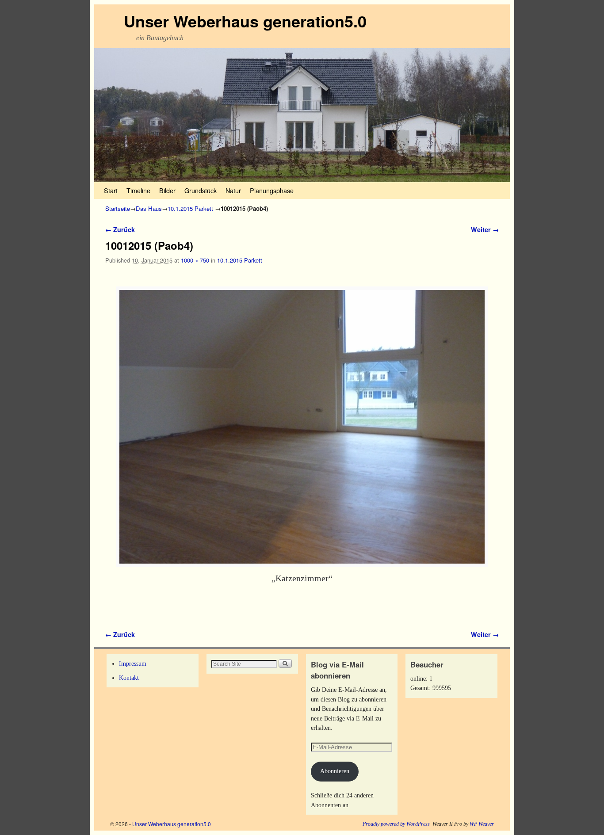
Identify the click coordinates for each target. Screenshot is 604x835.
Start (111, 190)
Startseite (117, 208)
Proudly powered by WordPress (396, 824)
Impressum (132, 663)
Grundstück (200, 190)
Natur (233, 190)
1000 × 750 (195, 260)
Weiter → (485, 229)
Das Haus (149, 208)
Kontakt (129, 677)
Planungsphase (272, 190)
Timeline (138, 190)
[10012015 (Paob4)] (302, 427)
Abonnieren (334, 770)
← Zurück (120, 229)
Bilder (167, 190)
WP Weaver (482, 824)
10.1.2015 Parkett (190, 208)
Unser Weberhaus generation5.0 (245, 20)
